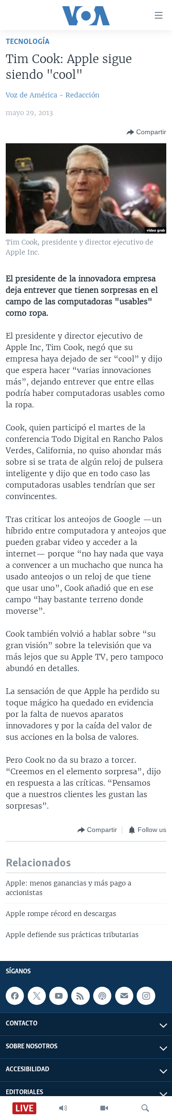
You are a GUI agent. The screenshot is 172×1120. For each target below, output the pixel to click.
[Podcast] (102, 996)
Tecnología (27, 42)
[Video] (104, 1108)
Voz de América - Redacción (52, 95)
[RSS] (80, 996)
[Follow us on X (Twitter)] (37, 996)
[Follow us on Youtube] (58, 996)
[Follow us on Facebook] (15, 996)
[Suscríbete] (124, 996)
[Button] (146, 132)
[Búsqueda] (145, 1108)
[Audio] (63, 1108)
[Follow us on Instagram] (146, 996)
